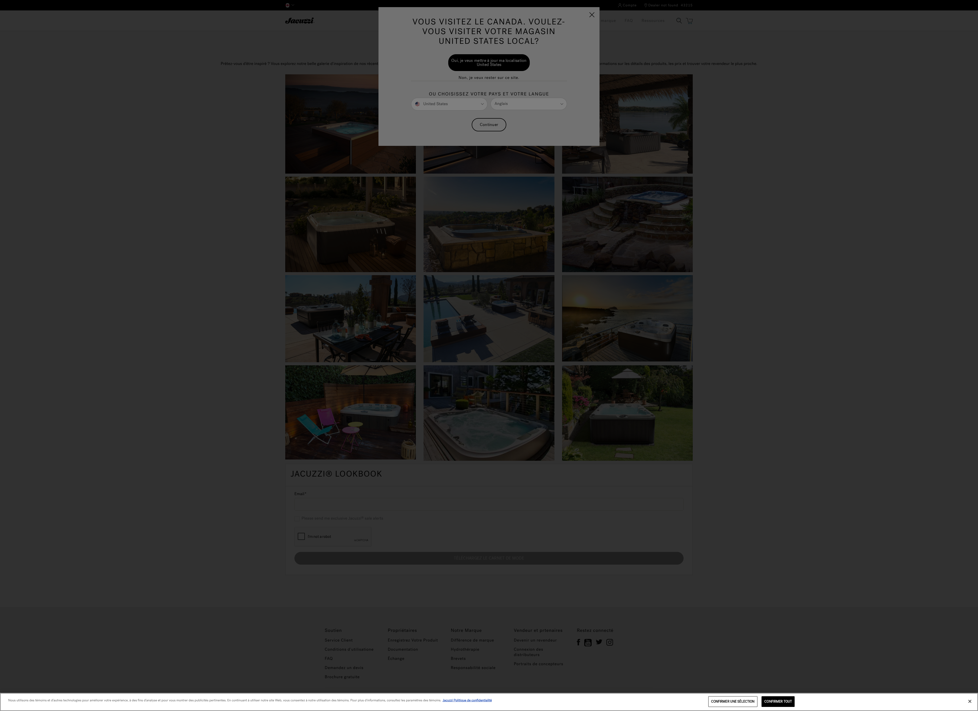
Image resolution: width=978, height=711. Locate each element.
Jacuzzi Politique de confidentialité (467, 700)
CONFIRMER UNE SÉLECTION (733, 701)
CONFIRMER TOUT (778, 701)
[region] (489, 702)
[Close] (969, 701)
